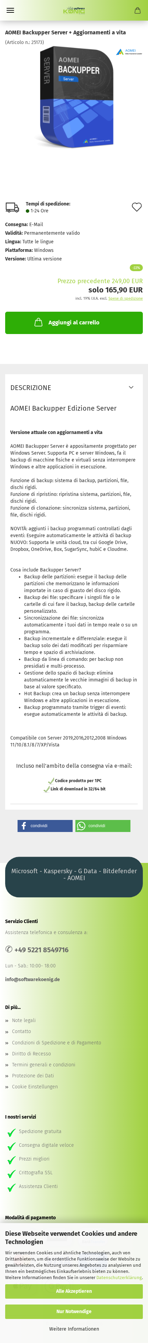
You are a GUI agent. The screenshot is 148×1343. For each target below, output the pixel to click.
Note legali (24, 1020)
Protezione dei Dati (33, 1076)
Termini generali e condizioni (43, 1065)
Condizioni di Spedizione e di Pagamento (56, 1043)
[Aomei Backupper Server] (74, 97)
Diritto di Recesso (31, 1054)
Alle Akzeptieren (74, 1291)
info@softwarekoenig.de (32, 980)
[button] (45, 826)
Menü (10, 10)
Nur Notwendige (74, 1311)
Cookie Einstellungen (35, 1087)
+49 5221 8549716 (41, 950)
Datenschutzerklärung (119, 1277)
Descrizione (30, 388)
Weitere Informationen (74, 1329)
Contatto (21, 1031)
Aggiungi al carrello (74, 322)
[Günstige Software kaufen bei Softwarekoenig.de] (74, 10)
